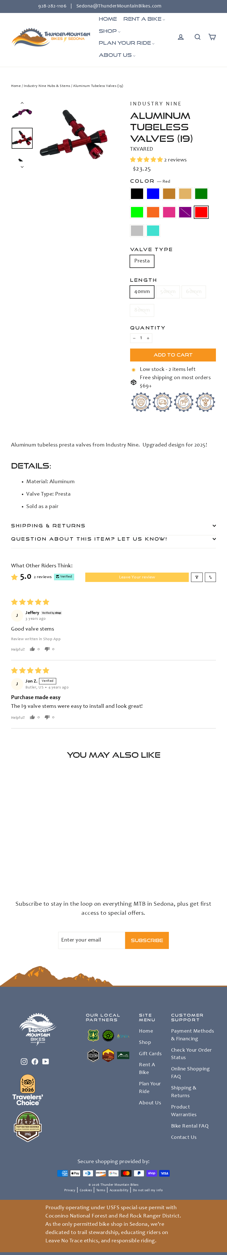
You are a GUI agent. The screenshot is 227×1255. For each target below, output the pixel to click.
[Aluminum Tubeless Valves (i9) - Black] (14, 857)
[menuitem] (108, 19)
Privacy (70, 1190)
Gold (185, 194)
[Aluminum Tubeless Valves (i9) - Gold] (35, 857)
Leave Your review (137, 577)
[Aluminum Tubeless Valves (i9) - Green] (14, 863)
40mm (142, 292)
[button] (147, 160)
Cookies (86, 1190)
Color (150, 181)
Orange (153, 212)
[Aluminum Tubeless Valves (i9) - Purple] (14, 868)
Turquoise (153, 231)
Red (201, 212)
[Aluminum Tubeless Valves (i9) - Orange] (28, 863)
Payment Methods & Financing (192, 1035)
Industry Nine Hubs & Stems (47, 86)
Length (143, 280)
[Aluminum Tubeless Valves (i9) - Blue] (21, 857)
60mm (194, 292)
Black (137, 194)
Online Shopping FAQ (190, 1073)
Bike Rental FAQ (190, 1126)
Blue (153, 194)
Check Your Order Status (191, 1054)
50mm (168, 292)
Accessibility (119, 1190)
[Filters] (197, 577)
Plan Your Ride (150, 1088)
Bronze (169, 194)
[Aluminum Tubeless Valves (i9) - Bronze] (28, 857)
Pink (169, 212)
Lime (137, 212)
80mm (142, 310)
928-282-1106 (52, 6)
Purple (185, 212)
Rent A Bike (147, 1069)
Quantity (148, 327)
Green (201, 194)
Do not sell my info (148, 1190)
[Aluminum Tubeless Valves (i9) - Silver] (28, 868)
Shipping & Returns (48, 525)
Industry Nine (156, 104)
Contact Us (184, 1137)
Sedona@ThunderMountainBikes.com (119, 6)
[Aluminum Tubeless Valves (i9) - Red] (21, 868)
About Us (150, 1103)
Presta (142, 261)
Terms (100, 1190)
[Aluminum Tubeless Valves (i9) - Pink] (35, 863)
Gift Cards (150, 1054)
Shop (145, 1042)
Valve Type (151, 249)
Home (16, 86)
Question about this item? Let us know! (89, 538)
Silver (137, 231)
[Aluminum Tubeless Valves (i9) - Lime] (21, 863)
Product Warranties (184, 1111)
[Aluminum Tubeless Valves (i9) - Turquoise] (35, 868)
